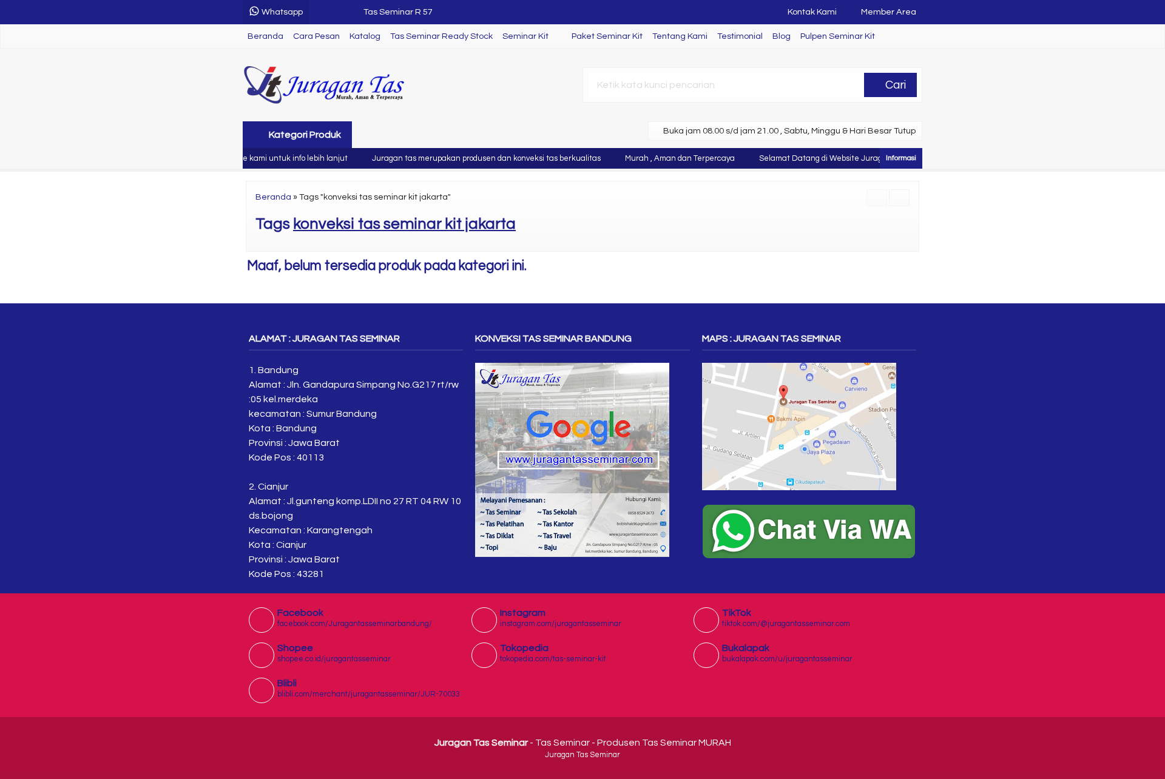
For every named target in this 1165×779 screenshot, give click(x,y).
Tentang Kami (679, 36)
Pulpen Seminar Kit (837, 36)
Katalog (365, 36)
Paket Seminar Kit (607, 36)
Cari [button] (894, 85)
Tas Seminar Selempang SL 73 (424, 16)
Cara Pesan (316, 36)
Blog (781, 36)
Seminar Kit (525, 36)
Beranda (265, 36)
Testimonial (740, 36)
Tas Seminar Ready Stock (441, 36)
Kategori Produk (304, 135)
